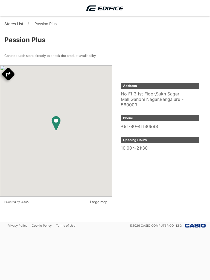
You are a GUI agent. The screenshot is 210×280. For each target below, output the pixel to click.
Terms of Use (65, 226)
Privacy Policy (17, 226)
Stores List (13, 23)
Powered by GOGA (16, 201)
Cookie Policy (42, 226)
